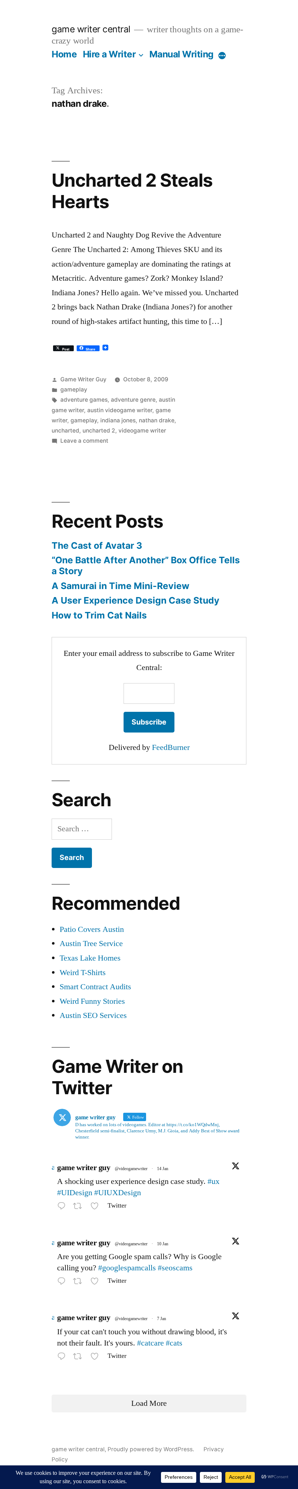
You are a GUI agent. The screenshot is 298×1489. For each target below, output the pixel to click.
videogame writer (142, 430)
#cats (174, 1343)
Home (64, 54)
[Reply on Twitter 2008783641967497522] (63, 1358)
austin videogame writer (119, 410)
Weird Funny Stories (92, 1001)
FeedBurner (171, 747)
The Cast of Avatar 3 (97, 545)
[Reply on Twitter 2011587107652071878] (63, 1208)
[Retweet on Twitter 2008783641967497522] (79, 1358)
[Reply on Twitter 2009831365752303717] (63, 1283)
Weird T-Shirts (83, 972)
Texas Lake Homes (90, 958)
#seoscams (175, 1268)
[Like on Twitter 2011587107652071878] (96, 1208)
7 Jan (161, 1319)
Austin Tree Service (91, 943)
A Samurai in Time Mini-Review (120, 585)
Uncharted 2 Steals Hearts (132, 190)
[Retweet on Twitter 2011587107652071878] (79, 1208)
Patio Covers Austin (92, 929)
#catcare (150, 1343)
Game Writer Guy (83, 379)
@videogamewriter (131, 1169)
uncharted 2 (98, 430)
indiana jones (118, 420)
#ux (214, 1181)
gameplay (73, 389)
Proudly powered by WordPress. (152, 1449)
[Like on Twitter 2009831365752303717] (96, 1283)
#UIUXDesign (117, 1193)
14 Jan (162, 1169)
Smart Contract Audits (95, 987)
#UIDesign (74, 1193)
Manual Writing (181, 54)
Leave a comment (84, 440)
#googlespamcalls (127, 1268)
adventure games (84, 399)
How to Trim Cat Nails (99, 615)
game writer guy (83, 1168)
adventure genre (133, 399)
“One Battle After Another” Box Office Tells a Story (146, 565)
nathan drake (156, 420)
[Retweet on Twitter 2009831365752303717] (79, 1283)
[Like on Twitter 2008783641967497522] (96, 1358)
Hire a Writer (109, 54)
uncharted (65, 430)
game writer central (91, 29)
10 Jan (162, 1244)
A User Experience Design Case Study (136, 600)
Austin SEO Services (93, 1015)
